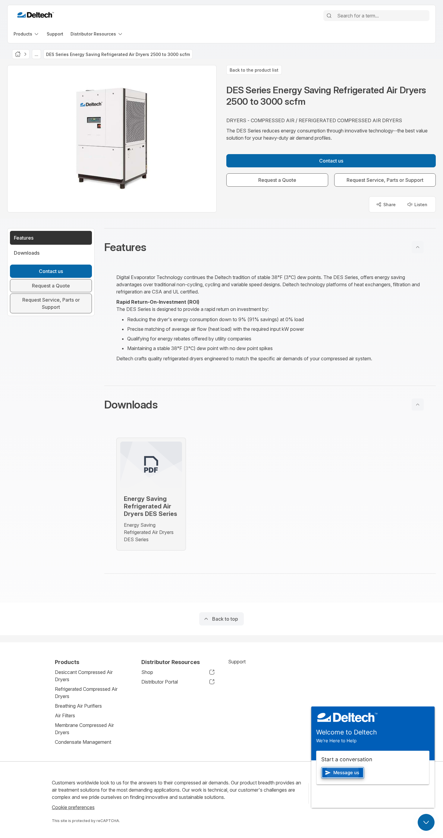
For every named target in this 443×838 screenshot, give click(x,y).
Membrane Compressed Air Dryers (84, 728)
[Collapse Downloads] (418, 405)
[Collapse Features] (418, 247)
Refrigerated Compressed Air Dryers (86, 692)
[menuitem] (26, 34)
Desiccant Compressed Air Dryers (84, 675)
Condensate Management (83, 742)
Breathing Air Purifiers (78, 706)
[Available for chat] (426, 822)
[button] (270, 247)
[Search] (329, 15)
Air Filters (65, 715)
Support (237, 662)
